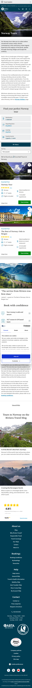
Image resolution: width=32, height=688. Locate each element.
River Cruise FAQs (16, 588)
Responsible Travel (16, 536)
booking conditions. (7, 395)
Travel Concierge (16, 539)
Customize (15, 361)
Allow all (16, 356)
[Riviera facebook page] (8, 670)
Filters (17, 145)
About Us (16, 548)
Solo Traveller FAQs (16, 585)
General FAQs (16, 576)
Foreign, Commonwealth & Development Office (20, 681)
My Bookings (16, 560)
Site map (16, 659)
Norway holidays (20, 99)
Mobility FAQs (16, 582)
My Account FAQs (16, 591)
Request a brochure (16, 607)
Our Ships (16, 542)
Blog (16, 530)
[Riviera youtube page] (18, 670)
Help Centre (16, 573)
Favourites (16, 563)
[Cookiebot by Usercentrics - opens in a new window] (23, 326)
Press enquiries (16, 604)
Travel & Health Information (16, 579)
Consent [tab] (5, 330)
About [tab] (26, 330)
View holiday (24, 202)
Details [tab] (16, 330)
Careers (16, 545)
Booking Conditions (16, 558)
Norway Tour (6, 185)
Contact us (16, 601)
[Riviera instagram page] (23, 670)
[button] (29, 171)
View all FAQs (16, 405)
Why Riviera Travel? (16, 533)
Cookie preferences (17, 664)
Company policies (16, 650)
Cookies (16, 653)
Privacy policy (16, 656)
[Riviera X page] (13, 670)
